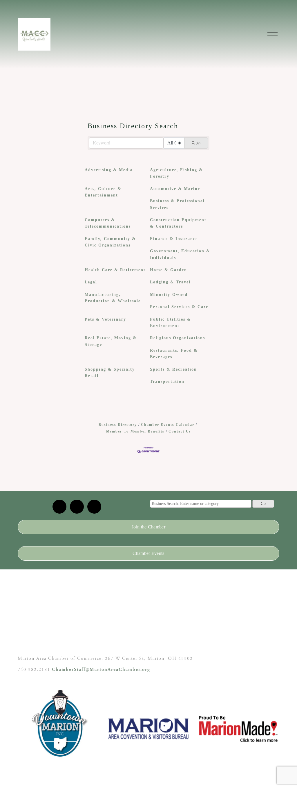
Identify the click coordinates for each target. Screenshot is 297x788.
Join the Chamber (148, 526)
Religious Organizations (177, 338)
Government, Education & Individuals (180, 254)
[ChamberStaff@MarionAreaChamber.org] (59, 507)
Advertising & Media (109, 170)
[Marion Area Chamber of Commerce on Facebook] (94, 507)
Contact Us (180, 431)
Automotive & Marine (175, 189)
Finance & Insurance (174, 239)
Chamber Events (148, 553)
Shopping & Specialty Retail (110, 372)
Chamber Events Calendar (167, 425)
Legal (91, 282)
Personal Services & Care (179, 307)
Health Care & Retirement (115, 270)
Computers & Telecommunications (108, 223)
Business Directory (118, 425)
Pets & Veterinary (105, 319)
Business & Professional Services (177, 204)
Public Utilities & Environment (170, 322)
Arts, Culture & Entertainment (103, 192)
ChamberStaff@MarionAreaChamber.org (101, 669)
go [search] (198, 143)
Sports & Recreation (173, 369)
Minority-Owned (169, 294)
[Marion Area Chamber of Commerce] (77, 507)
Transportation (167, 381)
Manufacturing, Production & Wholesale (113, 297)
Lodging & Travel (170, 282)
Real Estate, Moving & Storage (111, 341)
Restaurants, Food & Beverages (174, 353)
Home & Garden (168, 270)
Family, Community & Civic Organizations (110, 242)
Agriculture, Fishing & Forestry (176, 173)
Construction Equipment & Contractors (178, 223)
